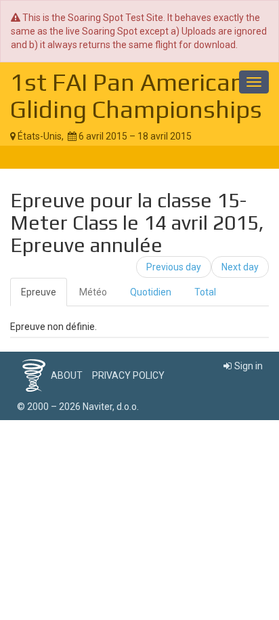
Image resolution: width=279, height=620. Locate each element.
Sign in (248, 365)
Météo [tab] (93, 292)
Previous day (173, 267)
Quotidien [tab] (150, 292)
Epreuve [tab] (38, 292)
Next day (240, 267)
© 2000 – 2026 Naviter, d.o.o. (78, 406)
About (67, 375)
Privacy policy (128, 375)
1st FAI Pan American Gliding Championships (136, 95)
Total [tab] (205, 292)
